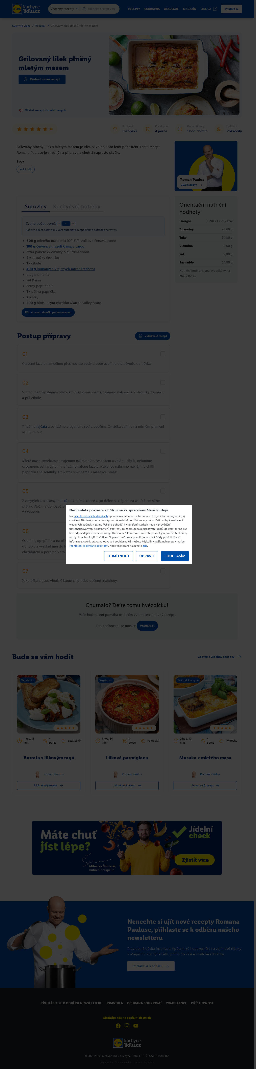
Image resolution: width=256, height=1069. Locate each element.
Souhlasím (174, 556)
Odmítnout (118, 556)
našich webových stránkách (91, 516)
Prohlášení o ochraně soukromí (88, 546)
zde (145, 546)
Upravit (147, 556)
